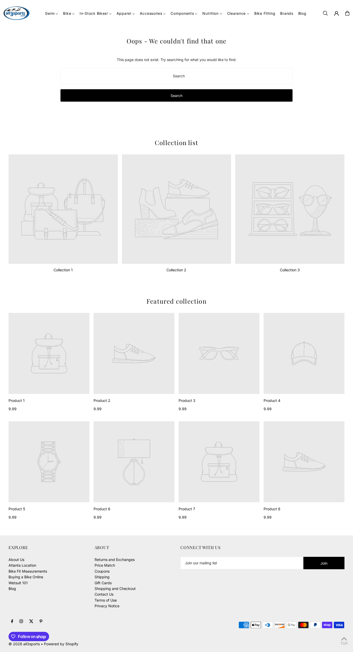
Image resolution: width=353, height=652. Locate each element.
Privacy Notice (107, 606)
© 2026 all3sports (24, 644)
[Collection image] (63, 209)
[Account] (336, 13)
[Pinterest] (41, 621)
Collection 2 (176, 270)
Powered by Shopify (61, 644)
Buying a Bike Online (26, 577)
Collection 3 (290, 270)
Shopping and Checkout (115, 588)
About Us (16, 559)
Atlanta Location (22, 565)
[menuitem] (51, 13)
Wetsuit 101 (18, 583)
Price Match (105, 565)
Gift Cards (103, 583)
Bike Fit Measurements (28, 571)
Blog (12, 588)
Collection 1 (63, 270)
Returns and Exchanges (115, 559)
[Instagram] (21, 621)
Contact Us (104, 594)
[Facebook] (12, 621)
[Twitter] (31, 621)
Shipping (102, 577)
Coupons (102, 571)
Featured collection (176, 301)
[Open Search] (325, 13)
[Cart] (347, 13)
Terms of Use (106, 600)
